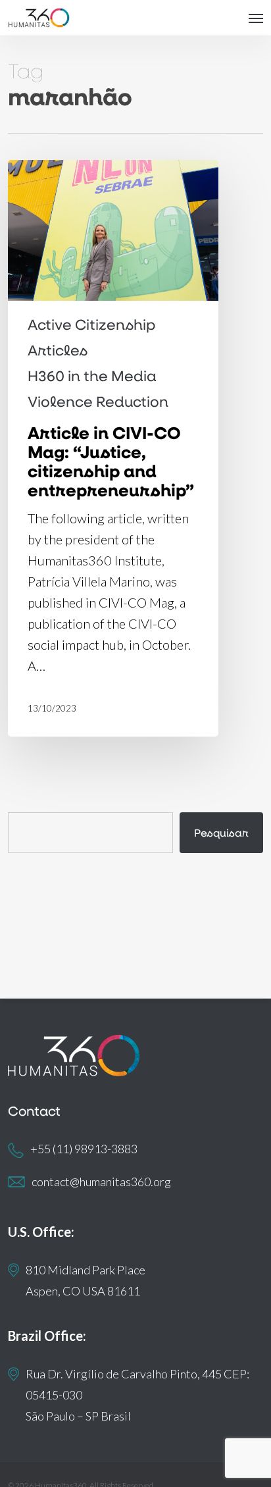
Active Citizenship (91, 324)
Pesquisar (221, 832)
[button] (256, 17)
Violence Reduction (98, 401)
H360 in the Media (92, 375)
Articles (57, 350)
